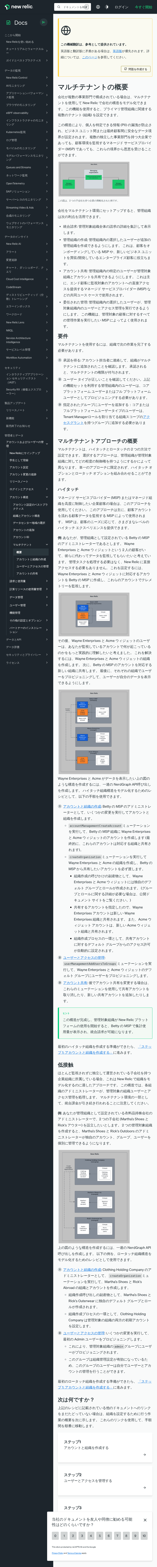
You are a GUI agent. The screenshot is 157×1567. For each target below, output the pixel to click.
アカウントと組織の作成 (82, 806)
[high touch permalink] (81, 489)
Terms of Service (74, 1553)
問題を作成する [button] (137, 69)
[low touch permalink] (76, 1065)
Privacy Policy (57, 1553)
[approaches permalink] (140, 441)
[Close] (145, 1520)
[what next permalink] (98, 1399)
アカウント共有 (75, 982)
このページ (89, 57)
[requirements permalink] (71, 336)
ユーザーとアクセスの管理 (84, 957)
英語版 (117, 51)
